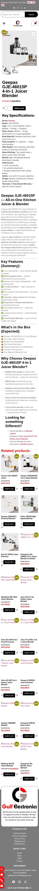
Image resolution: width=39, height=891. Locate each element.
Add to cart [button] (9, 489)
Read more (9, 524)
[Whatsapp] (21, 7)
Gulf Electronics (26, 444)
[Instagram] (17, 7)
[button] (4, 23)
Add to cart (19, 108)
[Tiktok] (24, 7)
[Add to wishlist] (5, 33)
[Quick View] (2, 489)
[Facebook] (14, 7)
